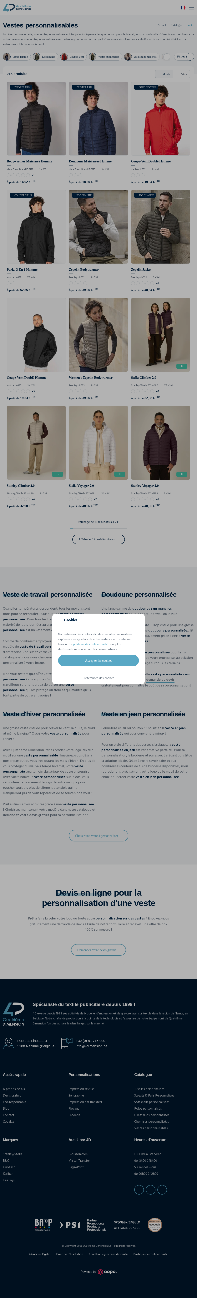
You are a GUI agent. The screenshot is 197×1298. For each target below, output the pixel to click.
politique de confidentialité (90, 644)
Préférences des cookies (98, 678)
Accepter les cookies (98, 660)
